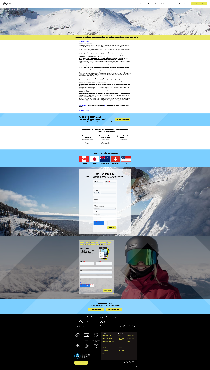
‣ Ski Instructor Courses (106, 335)
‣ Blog (128, 341)
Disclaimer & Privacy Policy (132, 366)
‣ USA (119, 341)
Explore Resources (113, 309)
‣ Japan (119, 336)
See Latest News (96, 309)
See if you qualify (83, 105)
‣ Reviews (129, 340)
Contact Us (81, 363)
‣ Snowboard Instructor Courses (108, 340)
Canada (84, 164)
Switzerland (115, 164)
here (105, 105)
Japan (95, 164)
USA (126, 164)
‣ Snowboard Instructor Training (108, 341)
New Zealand (105, 164)
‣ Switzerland (120, 339)
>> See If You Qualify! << (199, 4)
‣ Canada (120, 335)
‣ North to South (105, 355)
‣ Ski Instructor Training (106, 337)
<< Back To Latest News (84, 41)
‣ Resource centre (130, 335)
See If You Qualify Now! (122, 119)
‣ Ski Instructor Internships (107, 338)
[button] (146, 4)
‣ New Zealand (121, 338)
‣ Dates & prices (130, 338)
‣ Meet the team (130, 337)
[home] (8, 3)
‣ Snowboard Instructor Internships (109, 342)
